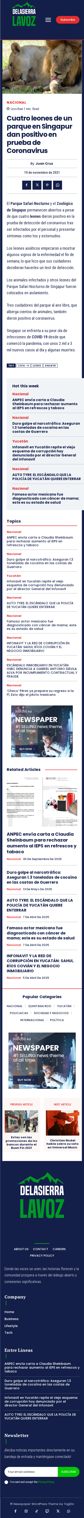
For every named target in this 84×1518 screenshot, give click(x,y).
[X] (36, 185)
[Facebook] (26, 185)
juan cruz (44, 164)
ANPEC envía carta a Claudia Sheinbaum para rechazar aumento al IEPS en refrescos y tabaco (45, 403)
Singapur (50, 365)
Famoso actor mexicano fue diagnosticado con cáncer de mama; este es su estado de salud (45, 498)
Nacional (16, 102)
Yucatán (20, 441)
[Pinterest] (47, 185)
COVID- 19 (23, 365)
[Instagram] (26, 1511)
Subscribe (68, 1472)
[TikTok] (36, 1511)
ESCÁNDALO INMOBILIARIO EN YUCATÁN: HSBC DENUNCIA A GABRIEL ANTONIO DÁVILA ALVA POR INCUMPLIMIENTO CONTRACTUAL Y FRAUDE (42, 671)
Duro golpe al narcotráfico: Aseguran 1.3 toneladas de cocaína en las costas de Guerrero (46, 427)
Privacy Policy (46, 1482)
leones (37, 365)
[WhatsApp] (57, 185)
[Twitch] (47, 1511)
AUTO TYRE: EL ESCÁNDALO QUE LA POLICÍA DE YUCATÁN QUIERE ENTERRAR (46, 476)
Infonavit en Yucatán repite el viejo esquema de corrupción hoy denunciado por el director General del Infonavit (44, 453)
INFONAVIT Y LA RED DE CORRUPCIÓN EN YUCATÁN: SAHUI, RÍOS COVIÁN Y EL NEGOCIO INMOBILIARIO (38, 647)
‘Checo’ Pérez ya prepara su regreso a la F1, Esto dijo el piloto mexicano (40, 693)
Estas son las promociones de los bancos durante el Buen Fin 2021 (21, 1143)
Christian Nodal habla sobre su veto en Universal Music (62, 1144)
